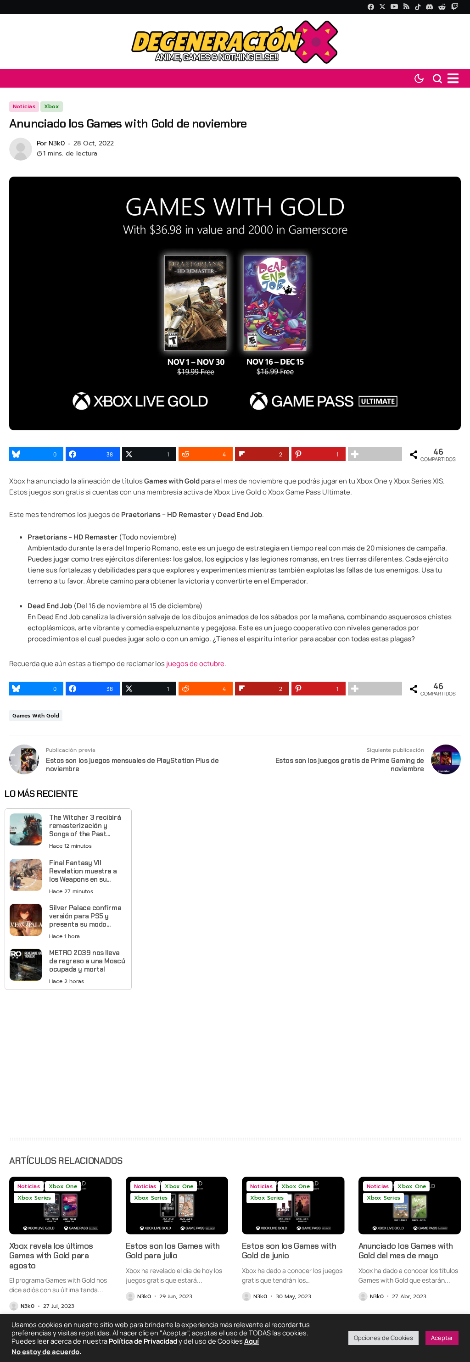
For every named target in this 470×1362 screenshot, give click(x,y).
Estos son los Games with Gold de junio (289, 1251)
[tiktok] (417, 7)
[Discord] (429, 7)
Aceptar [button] (442, 1338)
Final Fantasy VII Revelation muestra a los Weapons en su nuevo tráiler (83, 871)
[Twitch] (454, 6)
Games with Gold (35, 716)
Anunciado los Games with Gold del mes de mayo (405, 1251)
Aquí (251, 1341)
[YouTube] (394, 6)
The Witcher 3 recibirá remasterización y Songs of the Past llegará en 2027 (85, 825)
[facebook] (371, 7)
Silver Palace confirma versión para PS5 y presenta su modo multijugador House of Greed (85, 916)
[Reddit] (442, 7)
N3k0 (57, 144)
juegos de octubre (195, 663)
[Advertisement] (68, 1061)
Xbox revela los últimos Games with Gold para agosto (51, 1255)
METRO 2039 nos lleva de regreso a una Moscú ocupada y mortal (87, 961)
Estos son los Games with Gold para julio (173, 1251)
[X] (382, 6)
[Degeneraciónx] (235, 41)
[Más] (375, 454)
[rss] (406, 7)
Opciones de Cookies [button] (383, 1338)
